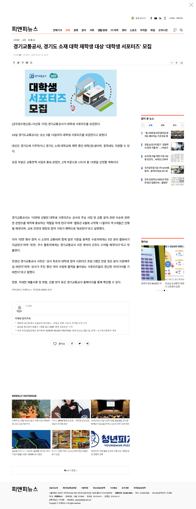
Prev (142, 125)
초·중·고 (31, 39)
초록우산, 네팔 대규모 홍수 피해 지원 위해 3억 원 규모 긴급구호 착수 (31, 422)
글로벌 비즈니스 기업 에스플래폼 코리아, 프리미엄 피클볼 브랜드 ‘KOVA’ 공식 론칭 (31, 452)
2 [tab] (161, 290)
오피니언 (163, 30)
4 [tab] (165, 290)
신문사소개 (53, 488)
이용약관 (84, 488)
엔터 (124, 30)
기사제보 (113, 488)
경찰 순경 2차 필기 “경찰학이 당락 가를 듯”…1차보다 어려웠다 (156, 146)
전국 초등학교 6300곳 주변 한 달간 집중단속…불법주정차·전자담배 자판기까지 (156, 181)
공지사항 (125, 488)
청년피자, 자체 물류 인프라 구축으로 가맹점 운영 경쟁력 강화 (110, 452)
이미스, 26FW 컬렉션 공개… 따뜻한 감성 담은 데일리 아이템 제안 (71, 422)
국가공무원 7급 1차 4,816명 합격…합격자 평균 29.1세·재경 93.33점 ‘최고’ (156, 169)
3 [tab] (163, 290)
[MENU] (175, 30)
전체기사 (57, 30)
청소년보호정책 (99, 488)
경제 (75, 30)
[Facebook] (151, 18)
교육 (67, 30)
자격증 (143, 30)
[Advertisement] (98, 6)
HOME (17, 39)
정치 (83, 30)
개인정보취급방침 (69, 488)
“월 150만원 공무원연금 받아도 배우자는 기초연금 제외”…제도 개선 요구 (156, 134)
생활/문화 (102, 30)
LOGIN (172, 18)
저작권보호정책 (140, 488)
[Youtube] (155, 18)
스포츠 (133, 30)
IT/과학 (114, 30)
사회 (92, 30)
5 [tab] (168, 290)
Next (182, 125)
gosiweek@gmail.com (83, 499)
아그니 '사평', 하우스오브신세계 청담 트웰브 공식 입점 (70, 452)
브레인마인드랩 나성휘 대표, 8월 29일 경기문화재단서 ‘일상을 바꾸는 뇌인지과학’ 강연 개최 (110, 422)
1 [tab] (158, 290)
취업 (152, 30)
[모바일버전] (165, 18)
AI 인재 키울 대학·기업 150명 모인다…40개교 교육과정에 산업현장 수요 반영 (156, 158)
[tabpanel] (162, 267)
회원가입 (179, 18)
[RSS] (160, 18)
